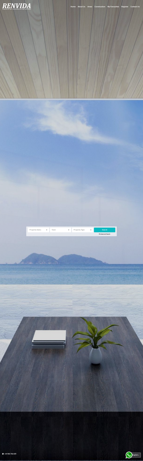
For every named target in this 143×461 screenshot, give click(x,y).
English (135, 455)
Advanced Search (105, 234)
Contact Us (135, 7)
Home (73, 7)
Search (104, 230)
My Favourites (113, 7)
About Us (81, 7)
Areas (89, 7)
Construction (100, 7)
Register (124, 7)
